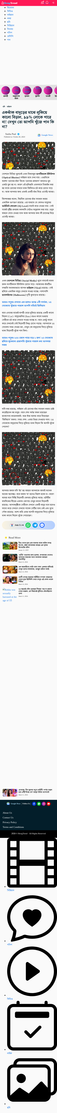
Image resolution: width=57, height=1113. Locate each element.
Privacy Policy (10, 822)
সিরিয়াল (10, 890)
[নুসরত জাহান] (27, 90)
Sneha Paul (10, 134)
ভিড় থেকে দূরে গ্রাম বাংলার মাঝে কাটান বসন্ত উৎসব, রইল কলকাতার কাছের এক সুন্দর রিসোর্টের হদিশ (35, 545)
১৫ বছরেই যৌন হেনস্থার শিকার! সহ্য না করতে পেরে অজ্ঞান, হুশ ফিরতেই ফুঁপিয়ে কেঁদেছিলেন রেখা (35, 591)
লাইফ (9, 1053)
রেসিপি (10, 36)
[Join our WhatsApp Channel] (39, 804)
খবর (9, 18)
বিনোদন (10, 8)
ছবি (8, 22)
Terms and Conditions (13, 827)
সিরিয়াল (10, 25)
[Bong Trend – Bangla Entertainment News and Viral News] (9, 3)
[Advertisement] (28, 63)
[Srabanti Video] (6, 90)
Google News (47, 135)
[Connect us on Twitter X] (44, 804)
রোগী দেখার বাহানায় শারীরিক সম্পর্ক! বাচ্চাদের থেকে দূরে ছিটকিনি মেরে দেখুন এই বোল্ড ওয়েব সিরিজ (36, 579)
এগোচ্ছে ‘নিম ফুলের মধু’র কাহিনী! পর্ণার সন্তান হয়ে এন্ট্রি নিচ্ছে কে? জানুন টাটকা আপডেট (35, 791)
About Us (7, 813)
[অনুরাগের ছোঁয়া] (16, 90)
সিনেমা (10, 29)
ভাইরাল (10, 15)
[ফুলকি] (37, 90)
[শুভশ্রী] (48, 90)
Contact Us (8, 818)
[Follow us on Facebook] (34, 804)
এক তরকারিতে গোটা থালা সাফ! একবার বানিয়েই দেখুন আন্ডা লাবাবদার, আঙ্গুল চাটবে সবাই (36, 568)
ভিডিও (10, 11)
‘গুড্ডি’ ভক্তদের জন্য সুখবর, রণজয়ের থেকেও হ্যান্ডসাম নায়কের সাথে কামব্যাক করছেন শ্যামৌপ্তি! (36, 557)
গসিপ (9, 33)
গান (8, 40)
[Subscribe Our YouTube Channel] (49, 804)
